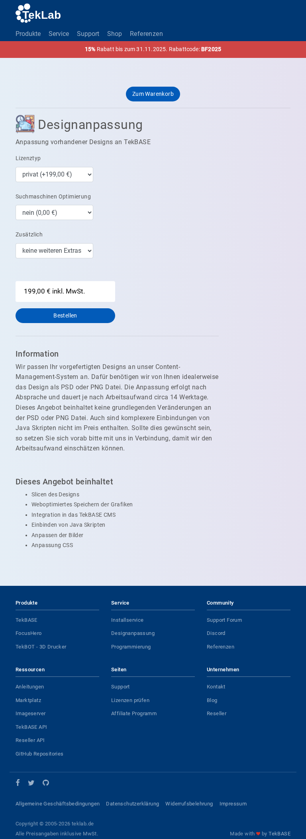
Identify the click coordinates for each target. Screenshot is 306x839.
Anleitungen (30, 687)
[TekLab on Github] (46, 784)
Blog (212, 700)
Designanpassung (133, 633)
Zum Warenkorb (153, 94)
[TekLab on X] (31, 784)
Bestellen (65, 315)
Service (59, 34)
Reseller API (30, 740)
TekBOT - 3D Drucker (41, 647)
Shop (114, 34)
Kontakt (216, 687)
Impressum (233, 804)
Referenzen (146, 34)
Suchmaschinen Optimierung (53, 196)
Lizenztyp (28, 158)
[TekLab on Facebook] (18, 783)
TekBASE (26, 620)
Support (88, 34)
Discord (216, 633)
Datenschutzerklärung (132, 804)
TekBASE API (31, 727)
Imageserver (30, 713)
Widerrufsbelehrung (189, 804)
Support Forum (224, 620)
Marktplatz (28, 700)
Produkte (28, 34)
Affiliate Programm (134, 713)
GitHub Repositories (40, 754)
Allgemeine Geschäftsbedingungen (58, 804)
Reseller (216, 713)
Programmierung (131, 647)
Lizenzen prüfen (130, 700)
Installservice (127, 620)
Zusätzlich (29, 234)
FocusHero (29, 633)
